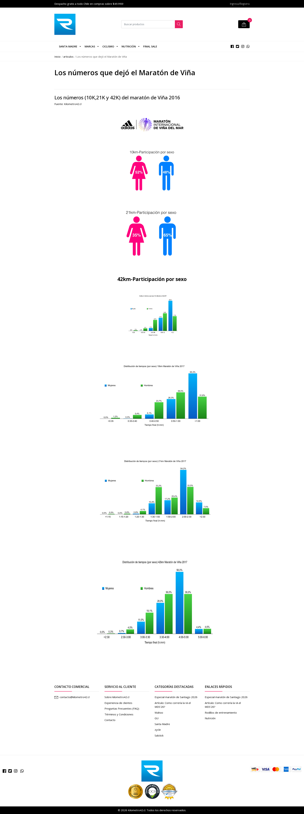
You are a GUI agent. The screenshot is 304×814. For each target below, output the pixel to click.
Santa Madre (68, 46)
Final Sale (150, 46)
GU (157, 718)
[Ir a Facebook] (4, 771)
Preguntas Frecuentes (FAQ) (121, 708)
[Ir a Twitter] (10, 771)
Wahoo (159, 712)
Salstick (159, 735)
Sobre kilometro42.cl (116, 697)
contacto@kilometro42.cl (75, 697)
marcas (90, 46)
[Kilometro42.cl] (152, 770)
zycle (158, 729)
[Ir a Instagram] (15, 771)
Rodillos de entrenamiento (221, 712)
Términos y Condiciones (118, 714)
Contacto (109, 720)
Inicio (57, 56)
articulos (68, 56)
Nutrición (129, 46)
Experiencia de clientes (118, 703)
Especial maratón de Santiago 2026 (176, 697)
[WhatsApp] (22, 771)
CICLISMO (108, 46)
